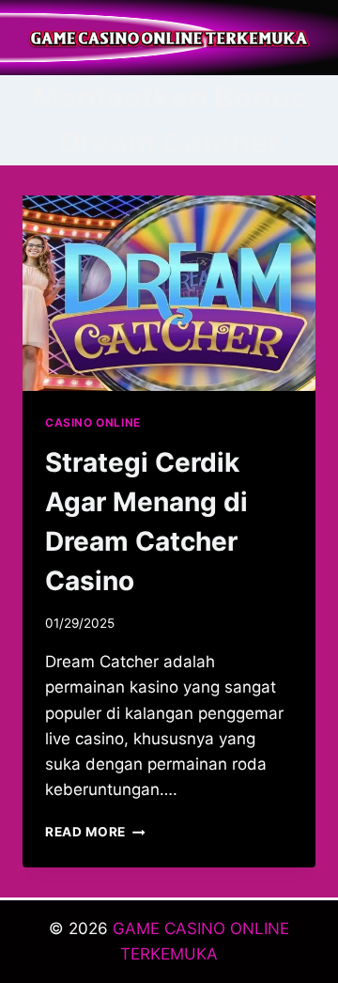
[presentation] (169, 293)
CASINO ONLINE (93, 422)
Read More (95, 831)
